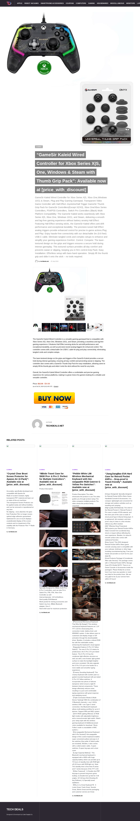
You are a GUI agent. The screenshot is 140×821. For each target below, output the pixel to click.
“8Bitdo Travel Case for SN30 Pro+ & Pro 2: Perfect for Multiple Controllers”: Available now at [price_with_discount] (53, 479)
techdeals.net (55, 426)
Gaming (39, 146)
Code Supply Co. (28, 814)
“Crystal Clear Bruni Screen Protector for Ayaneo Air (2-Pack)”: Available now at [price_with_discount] (18, 479)
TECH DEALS (15, 809)
